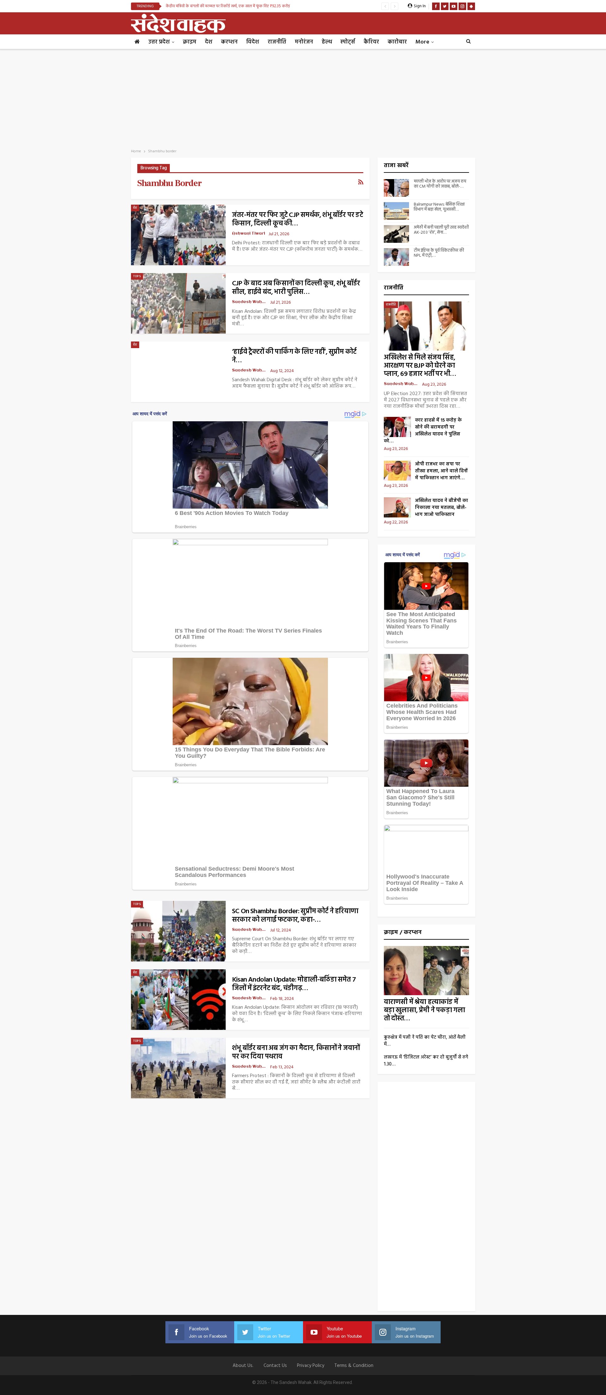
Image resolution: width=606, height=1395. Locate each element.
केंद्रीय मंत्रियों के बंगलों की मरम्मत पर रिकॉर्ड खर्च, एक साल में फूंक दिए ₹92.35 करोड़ (228, 6)
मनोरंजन (304, 42)
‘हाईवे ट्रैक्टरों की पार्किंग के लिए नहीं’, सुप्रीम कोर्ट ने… (294, 356)
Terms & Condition (353, 1365)
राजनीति (277, 42)
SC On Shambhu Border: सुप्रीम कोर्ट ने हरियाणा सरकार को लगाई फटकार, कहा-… (295, 915)
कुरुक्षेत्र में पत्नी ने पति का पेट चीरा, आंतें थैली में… (425, 1041)
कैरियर (371, 42)
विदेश (252, 42)
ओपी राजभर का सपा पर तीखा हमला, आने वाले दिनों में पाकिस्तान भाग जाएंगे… (441, 471)
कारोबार (397, 42)
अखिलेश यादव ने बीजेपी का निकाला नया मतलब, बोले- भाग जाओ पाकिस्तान (441, 507)
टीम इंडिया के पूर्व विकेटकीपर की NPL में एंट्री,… (439, 253)
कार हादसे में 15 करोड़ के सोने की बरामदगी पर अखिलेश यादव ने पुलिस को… (423, 431)
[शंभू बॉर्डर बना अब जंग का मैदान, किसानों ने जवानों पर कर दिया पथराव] (178, 1068)
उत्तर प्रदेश (159, 42)
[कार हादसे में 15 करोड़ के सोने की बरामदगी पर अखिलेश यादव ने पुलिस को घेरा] (397, 427)
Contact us (275, 1365)
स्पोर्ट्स (347, 42)
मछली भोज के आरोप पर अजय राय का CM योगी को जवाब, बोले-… (440, 184)
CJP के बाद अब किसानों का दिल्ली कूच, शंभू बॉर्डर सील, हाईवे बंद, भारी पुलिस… (296, 288)
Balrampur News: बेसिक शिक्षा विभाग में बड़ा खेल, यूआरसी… (439, 207)
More (422, 42)
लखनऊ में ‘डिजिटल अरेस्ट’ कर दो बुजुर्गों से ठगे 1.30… (426, 1061)
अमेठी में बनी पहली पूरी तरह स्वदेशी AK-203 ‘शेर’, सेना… (441, 230)
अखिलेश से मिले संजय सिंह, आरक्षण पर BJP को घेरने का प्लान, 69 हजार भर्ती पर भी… (420, 366)
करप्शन (229, 42)
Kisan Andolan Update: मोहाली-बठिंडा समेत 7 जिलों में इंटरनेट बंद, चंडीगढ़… (294, 984)
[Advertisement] (303, 97)
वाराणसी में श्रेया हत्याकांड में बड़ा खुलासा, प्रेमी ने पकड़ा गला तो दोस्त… (424, 1010)
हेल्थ (327, 42)
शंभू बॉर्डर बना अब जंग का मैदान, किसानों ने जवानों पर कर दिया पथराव (295, 1052)
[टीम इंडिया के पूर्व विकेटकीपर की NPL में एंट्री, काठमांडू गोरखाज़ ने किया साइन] (396, 257)
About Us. (243, 1365)
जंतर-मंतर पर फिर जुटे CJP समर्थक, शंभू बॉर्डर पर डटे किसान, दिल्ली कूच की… (297, 219)
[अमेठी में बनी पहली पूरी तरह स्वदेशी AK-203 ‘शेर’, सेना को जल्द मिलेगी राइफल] (396, 234)
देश (208, 42)
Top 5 (137, 276)
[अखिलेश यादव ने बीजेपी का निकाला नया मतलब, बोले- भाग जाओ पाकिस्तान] (397, 507)
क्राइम (189, 42)
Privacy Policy (310, 1365)
